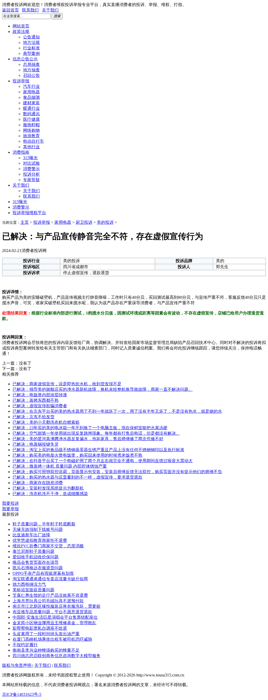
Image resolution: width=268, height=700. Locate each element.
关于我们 (50, 10)
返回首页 (10, 10)
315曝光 (30, 158)
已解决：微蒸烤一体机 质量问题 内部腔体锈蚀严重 (60, 466)
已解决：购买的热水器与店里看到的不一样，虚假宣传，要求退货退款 (77, 477)
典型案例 (31, 53)
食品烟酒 (31, 97)
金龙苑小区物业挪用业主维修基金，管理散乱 (54, 623)
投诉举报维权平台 (29, 212)
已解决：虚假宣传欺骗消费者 (40, 406)
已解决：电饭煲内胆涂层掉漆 (40, 395)
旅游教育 (31, 136)
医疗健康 (31, 119)
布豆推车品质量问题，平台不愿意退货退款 (52, 612)
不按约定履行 (25, 644)
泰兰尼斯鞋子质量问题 (33, 551)
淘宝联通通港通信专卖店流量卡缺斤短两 (50, 579)
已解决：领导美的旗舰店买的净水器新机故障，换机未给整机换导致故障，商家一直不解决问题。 (103, 389)
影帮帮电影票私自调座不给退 (40, 628)
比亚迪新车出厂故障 (31, 535)
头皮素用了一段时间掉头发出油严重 (46, 634)
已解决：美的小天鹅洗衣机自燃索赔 (46, 422)
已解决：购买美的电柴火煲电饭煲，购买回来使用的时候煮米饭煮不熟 (77, 455)
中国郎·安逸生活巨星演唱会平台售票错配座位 (55, 617)
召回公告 (31, 75)
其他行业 (31, 147)
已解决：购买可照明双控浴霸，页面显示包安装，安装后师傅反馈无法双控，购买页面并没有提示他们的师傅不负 (117, 471)
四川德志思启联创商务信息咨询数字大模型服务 (56, 655)
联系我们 (30, 10)
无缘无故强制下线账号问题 (38, 529)
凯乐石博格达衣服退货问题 (38, 568)
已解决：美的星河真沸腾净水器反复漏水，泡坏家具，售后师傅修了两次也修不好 (88, 439)
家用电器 (31, 92)
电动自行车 (33, 141)
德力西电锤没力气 (29, 584)
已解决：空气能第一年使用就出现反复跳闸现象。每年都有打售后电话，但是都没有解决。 (96, 433)
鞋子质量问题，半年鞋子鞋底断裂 (44, 524)
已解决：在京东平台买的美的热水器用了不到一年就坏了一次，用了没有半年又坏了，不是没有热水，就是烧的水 (117, 411)
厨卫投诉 (84, 222)
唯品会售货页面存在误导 (36, 562)
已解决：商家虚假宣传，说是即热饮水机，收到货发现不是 (67, 384)
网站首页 (21, 26)
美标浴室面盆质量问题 (33, 590)
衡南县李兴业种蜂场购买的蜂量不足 (46, 650)
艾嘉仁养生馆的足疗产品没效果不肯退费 (50, 595)
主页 (24, 222)
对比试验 (31, 163)
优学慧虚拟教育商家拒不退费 (40, 540)
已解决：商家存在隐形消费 (38, 482)
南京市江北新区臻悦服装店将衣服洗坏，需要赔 (56, 606)
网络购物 (31, 130)
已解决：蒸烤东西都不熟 (36, 400)
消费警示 (31, 169)
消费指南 (21, 152)
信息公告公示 (25, 59)
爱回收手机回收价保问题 (36, 557)
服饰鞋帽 (31, 125)
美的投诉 (105, 222)
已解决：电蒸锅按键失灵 (36, 444)
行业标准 (31, 48)
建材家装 (31, 103)
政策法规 (21, 31)
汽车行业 (31, 86)
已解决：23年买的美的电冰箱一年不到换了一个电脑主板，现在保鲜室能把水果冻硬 (90, 428)
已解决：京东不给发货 (33, 417)
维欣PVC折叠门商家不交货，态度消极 (48, 546)
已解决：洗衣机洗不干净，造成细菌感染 (50, 493)
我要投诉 (10, 503)
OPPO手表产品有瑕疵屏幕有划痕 (43, 573)
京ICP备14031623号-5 (21, 694)
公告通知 (31, 37)
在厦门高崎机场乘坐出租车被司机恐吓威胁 (52, 639)
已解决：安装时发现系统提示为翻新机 (48, 488)
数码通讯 (31, 114)
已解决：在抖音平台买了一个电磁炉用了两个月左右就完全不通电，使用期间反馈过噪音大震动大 (103, 460)
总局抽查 (31, 64)
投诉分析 (31, 174)
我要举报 (10, 509)
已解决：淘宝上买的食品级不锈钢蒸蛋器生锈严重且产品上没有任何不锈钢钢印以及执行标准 (98, 449)
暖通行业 (31, 108)
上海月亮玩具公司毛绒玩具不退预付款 (48, 601)
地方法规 (31, 42)
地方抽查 (31, 70)
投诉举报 (21, 81)
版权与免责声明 (17, 665)
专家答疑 (31, 179)
